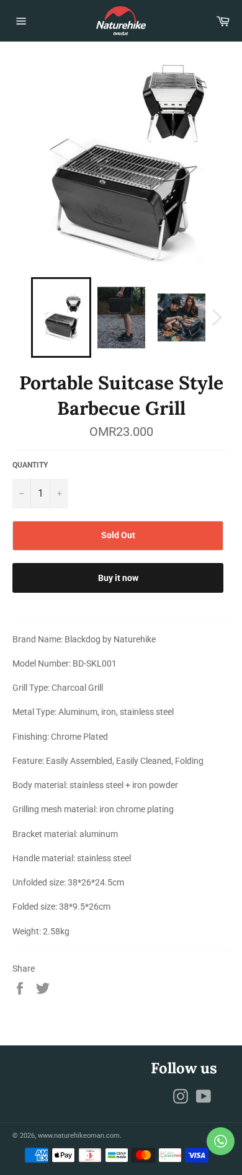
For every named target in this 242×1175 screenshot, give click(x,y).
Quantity (30, 465)
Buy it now (118, 578)
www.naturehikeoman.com (79, 1136)
